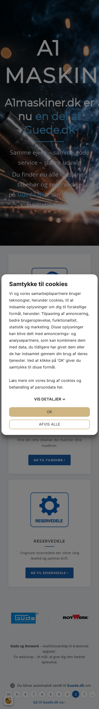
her (59, 387)
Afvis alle (49, 424)
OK (49, 411)
